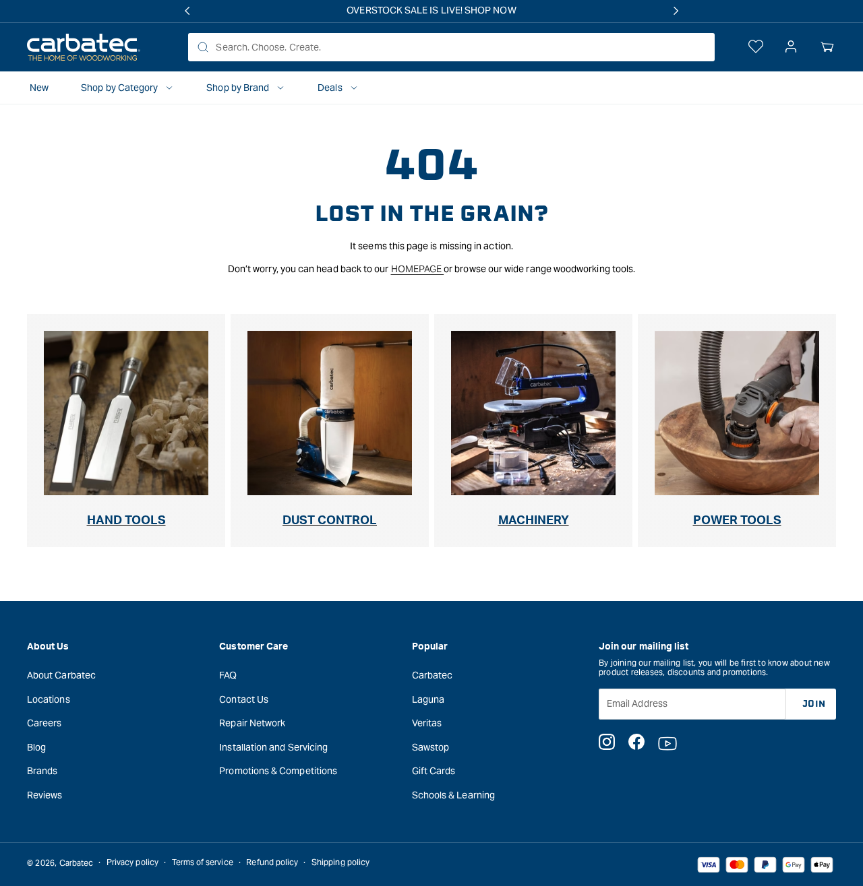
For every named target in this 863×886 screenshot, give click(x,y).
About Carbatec (61, 674)
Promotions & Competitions (278, 771)
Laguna (428, 699)
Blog (36, 746)
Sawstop (431, 746)
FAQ (228, 674)
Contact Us (243, 699)
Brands (42, 771)
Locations (48, 699)
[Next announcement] (676, 11)
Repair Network (252, 723)
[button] (827, 47)
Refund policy (272, 863)
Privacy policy (132, 863)
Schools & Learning (453, 794)
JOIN (814, 703)
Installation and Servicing (273, 746)
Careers (44, 723)
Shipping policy (340, 863)
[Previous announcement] (187, 11)
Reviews (45, 794)
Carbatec (432, 674)
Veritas (427, 723)
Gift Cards (434, 771)
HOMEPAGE (417, 269)
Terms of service (202, 863)
